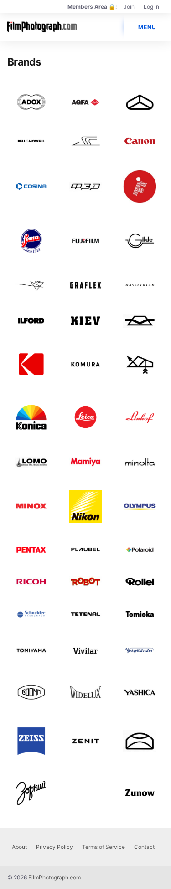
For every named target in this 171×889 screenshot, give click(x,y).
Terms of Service (103, 846)
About (19, 846)
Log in (151, 6)
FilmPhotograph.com (54, 877)
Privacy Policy (54, 846)
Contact (144, 846)
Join (129, 6)
